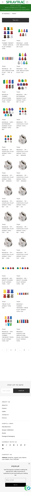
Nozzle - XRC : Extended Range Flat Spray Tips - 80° (8, 125)
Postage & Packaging (8, 436)
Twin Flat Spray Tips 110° (6, 306)
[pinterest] (14, 445)
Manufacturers (6, 426)
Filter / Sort (15, 20)
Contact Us (5, 414)
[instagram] (10, 445)
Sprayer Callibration (8, 430)
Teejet (4, 40)
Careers (4, 408)
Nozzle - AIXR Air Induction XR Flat (23, 45)
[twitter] (21, 445)
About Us (4, 405)
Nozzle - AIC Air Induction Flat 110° (23, 70)
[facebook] (3, 445)
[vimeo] (24, 445)
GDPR (4, 411)
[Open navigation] (4, 2)
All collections (6, 13)
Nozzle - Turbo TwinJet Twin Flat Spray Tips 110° (22, 307)
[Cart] (27, 2)
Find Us (4, 418)
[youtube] (3, 449)
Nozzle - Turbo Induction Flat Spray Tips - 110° (6, 98)
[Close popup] (29, 464)
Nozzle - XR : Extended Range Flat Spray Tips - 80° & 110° (22, 98)
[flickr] (6, 445)
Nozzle (4, 433)
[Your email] (7, 390)
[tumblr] (17, 445)
